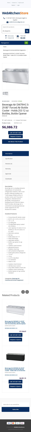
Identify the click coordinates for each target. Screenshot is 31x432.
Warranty (8, 168)
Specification (8, 158)
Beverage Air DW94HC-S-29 (11, 328)
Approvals (8, 174)
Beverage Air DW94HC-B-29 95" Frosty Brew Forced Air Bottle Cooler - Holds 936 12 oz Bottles (15, 369)
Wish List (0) (10, 36)
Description (8, 153)
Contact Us (14, 2)
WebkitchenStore (19, 427)
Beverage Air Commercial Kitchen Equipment (14, 50)
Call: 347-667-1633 (15, 132)
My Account (21, 2)
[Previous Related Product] (23, 292)
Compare (10, 38)
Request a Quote (15, 339)
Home (8, 2)
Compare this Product (20, 120)
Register (13, 5)
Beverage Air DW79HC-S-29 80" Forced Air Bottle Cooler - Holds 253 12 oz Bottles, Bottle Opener (15, 55)
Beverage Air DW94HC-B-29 (11, 375)
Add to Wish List (8, 120)
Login (18, 5)
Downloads (8, 179)
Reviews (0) (8, 163)
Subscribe (15, 409)
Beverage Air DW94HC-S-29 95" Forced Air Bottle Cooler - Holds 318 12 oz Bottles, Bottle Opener (15, 322)
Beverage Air (4, 115)
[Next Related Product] (27, 292)
